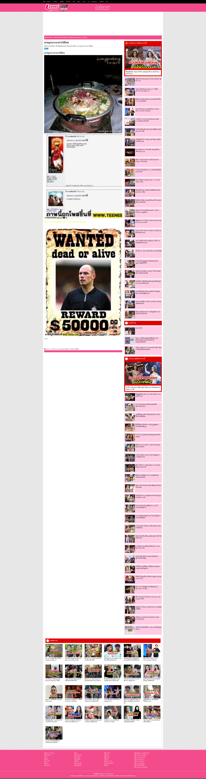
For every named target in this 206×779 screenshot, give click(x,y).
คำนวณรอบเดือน (140, 763)
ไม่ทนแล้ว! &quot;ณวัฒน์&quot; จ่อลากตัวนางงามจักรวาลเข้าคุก (147, 110)
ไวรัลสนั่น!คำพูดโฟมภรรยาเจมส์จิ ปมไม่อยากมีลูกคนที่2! (93, 720)
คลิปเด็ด (62, 1)
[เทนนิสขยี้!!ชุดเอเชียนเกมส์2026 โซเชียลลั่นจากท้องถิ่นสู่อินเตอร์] (130, 294)
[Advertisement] (103, 23)
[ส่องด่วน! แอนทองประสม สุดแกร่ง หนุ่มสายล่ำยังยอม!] (130, 620)
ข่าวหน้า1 (55, 1)
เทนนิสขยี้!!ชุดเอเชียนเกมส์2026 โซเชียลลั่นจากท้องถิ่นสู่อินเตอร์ (148, 292)
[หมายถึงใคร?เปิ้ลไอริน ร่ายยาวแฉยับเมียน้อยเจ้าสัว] (132, 712)
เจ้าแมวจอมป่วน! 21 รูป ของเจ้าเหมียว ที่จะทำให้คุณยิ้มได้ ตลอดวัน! (148, 348)
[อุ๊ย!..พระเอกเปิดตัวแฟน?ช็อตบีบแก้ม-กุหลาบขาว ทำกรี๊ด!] (130, 589)
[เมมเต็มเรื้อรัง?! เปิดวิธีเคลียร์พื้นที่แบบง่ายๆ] (152, 691)
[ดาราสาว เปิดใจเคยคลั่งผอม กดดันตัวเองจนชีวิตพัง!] (54, 733)
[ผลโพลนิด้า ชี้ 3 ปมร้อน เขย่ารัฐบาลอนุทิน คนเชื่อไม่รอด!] (130, 142)
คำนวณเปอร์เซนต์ (140, 757)
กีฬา (74, 1)
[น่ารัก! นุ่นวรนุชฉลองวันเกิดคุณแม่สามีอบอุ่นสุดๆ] (130, 437)
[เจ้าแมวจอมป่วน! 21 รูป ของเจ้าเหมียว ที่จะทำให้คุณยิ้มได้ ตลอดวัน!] (130, 350)
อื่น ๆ (107, 1)
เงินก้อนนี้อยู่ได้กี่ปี (140, 765)
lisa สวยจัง (139, 328)
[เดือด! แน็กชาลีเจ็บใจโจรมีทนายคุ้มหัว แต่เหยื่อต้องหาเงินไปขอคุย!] (132, 691)
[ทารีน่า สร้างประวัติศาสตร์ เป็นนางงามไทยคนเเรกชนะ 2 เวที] (143, 373)
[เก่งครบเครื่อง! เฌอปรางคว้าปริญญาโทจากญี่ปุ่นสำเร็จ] (130, 458)
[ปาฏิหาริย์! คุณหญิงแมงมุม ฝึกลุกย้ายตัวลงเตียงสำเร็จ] (73, 671)
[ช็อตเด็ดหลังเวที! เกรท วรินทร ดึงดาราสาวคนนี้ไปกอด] (130, 397)
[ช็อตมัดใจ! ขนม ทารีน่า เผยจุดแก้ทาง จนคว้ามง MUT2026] (143, 57)
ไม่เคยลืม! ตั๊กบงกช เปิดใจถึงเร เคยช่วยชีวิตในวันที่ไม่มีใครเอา (132, 659)
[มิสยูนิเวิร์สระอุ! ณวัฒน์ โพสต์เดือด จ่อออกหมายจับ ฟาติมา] (130, 193)
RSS (128, 776)
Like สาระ (68, 1)
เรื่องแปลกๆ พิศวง (72, 46)
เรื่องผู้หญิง (78, 765)
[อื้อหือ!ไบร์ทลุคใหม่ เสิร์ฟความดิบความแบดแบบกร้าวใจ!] (130, 579)
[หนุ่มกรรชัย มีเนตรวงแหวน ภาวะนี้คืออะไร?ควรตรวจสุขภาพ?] (130, 92)
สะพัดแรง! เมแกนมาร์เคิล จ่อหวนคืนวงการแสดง (111, 720)
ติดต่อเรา (133, 776)
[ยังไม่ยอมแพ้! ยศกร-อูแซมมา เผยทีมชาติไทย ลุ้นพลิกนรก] (112, 650)
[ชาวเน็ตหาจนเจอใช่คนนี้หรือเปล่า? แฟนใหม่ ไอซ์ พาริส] (130, 549)
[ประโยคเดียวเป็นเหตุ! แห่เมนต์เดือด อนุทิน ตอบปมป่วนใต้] (130, 132)
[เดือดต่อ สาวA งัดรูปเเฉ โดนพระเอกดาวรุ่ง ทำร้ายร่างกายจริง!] (130, 223)
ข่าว (47, 757)
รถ (88, 1)
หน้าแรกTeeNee (50, 46)
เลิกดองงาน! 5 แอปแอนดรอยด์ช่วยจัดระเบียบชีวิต (93, 659)
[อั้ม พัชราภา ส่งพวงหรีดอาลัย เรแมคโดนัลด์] (130, 254)
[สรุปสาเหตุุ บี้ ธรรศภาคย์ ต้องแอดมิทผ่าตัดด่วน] (152, 712)
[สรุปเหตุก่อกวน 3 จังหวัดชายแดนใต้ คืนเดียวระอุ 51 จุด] (130, 152)
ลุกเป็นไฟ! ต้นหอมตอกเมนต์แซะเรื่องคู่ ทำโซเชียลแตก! (151, 679)
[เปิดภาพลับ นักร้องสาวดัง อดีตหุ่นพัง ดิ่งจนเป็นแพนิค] (130, 488)
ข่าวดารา (49, 1)
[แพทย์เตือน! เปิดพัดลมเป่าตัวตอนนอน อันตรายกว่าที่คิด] (54, 671)
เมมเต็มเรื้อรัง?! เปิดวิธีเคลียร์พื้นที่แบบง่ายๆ (150, 700)
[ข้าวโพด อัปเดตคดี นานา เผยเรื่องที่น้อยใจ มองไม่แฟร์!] (130, 172)
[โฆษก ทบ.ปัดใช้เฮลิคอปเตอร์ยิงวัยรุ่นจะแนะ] (54, 691)
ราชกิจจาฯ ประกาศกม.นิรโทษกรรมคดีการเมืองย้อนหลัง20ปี (147, 120)
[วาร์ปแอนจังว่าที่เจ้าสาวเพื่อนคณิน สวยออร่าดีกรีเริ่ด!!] (130, 529)
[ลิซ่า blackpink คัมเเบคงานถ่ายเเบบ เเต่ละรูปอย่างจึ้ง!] (130, 600)
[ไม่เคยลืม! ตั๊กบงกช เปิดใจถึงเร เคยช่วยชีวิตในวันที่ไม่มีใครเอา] (132, 650)
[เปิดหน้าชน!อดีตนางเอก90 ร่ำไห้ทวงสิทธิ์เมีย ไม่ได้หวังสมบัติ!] (130, 274)
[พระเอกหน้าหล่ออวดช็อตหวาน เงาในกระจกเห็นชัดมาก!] (130, 508)
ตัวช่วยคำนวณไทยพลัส (141, 767)
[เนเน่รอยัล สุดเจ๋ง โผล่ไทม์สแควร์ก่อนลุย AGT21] (112, 691)
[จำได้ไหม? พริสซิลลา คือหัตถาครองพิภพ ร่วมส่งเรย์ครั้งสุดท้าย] (130, 569)
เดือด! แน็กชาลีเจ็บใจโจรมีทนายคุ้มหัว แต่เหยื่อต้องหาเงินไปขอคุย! (132, 701)
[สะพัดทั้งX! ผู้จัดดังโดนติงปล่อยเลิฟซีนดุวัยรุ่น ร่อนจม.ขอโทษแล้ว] (130, 284)
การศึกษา (101, 1)
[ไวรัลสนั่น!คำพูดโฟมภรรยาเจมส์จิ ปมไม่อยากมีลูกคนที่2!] (93, 712)
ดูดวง (107, 765)
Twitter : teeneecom (121, 776)
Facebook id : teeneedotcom (106, 776)
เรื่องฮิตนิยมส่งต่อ (61, 46)
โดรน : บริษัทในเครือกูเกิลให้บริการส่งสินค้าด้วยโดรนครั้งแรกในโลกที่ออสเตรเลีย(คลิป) (147, 340)
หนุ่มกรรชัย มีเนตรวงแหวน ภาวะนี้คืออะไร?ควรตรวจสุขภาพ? (147, 90)
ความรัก (108, 753)
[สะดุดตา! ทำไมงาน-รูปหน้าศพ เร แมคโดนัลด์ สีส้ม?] (130, 610)
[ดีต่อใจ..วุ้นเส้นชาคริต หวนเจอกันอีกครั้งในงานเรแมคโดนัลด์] (130, 102)
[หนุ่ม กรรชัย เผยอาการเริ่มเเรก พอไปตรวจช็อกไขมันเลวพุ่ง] (130, 233)
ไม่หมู (78, 1)
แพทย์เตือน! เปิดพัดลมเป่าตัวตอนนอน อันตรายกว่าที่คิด (53, 679)
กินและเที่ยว (79, 763)
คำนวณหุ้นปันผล (140, 761)
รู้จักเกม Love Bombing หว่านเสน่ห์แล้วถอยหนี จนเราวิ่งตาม (93, 679)
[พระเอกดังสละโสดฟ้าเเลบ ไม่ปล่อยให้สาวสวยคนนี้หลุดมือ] (130, 518)
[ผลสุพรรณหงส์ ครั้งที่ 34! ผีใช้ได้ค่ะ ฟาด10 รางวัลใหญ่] (73, 691)
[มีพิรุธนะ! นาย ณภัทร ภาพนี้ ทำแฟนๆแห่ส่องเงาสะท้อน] (130, 448)
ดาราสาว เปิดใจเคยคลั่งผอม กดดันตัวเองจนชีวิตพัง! (52, 741)
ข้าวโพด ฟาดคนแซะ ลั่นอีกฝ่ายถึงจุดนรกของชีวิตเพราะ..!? (73, 720)
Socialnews (94, 1)
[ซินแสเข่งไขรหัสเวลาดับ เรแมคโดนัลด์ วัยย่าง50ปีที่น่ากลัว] (112, 671)
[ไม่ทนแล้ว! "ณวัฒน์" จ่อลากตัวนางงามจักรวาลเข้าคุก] (152, 650)
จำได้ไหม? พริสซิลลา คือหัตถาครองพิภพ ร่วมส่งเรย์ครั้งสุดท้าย (148, 567)
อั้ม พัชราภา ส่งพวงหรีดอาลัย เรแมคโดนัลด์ (148, 251)
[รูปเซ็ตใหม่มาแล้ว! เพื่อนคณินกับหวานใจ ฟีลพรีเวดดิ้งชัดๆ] (130, 417)
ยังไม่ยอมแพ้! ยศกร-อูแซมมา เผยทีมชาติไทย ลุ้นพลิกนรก (112, 659)
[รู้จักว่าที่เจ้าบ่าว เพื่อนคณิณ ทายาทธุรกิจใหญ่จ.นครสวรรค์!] (130, 468)
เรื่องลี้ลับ (78, 759)
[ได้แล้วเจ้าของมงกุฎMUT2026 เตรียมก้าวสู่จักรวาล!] (130, 82)
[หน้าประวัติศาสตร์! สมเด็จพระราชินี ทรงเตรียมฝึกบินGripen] (130, 243)
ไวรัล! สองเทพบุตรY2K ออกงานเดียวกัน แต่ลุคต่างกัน (132, 679)
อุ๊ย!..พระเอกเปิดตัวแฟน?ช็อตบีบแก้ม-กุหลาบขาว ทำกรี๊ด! (147, 587)
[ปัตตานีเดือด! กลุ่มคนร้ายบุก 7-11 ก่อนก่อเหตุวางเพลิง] (130, 183)
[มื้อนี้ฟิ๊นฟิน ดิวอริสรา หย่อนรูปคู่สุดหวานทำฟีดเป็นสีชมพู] (130, 427)
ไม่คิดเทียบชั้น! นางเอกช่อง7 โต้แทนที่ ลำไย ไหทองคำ (53, 720)
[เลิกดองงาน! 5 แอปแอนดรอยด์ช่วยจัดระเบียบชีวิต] (93, 650)
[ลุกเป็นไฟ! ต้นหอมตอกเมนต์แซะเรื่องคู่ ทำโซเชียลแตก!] (152, 671)
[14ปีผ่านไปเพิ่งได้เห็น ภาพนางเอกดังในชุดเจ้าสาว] (130, 630)
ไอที (107, 759)
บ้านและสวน (109, 761)
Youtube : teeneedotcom (77, 776)
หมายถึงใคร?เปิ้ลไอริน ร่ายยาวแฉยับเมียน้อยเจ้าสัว (132, 720)
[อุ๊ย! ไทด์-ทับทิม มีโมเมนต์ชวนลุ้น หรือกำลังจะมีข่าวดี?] (130, 539)
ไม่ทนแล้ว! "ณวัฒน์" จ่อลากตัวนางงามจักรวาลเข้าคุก (150, 659)
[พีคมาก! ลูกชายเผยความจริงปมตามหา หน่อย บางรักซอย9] (130, 162)
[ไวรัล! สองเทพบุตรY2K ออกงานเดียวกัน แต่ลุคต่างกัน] (132, 671)
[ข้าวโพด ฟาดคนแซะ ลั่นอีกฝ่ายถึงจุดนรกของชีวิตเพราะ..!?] (73, 712)
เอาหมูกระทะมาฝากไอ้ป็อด (85, 46)
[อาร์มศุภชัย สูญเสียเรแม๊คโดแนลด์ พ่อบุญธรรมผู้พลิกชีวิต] (130, 264)
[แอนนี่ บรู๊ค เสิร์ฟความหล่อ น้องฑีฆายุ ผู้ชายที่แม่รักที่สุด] (130, 559)
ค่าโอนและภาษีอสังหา (141, 755)
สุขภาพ (48, 765)
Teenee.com (109, 773)
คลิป (47, 759)
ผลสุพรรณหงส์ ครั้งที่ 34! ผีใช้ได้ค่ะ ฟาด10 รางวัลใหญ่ (73, 700)
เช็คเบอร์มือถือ (109, 763)
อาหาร (84, 1)
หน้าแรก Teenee (50, 753)
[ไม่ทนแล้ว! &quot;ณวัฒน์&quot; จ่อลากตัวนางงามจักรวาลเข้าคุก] (130, 112)
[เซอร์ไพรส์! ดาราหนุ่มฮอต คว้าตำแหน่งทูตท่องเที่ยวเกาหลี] (130, 498)
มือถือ (77, 761)
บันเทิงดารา (49, 755)
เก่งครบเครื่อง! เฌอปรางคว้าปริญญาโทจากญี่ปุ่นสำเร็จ (92, 700)
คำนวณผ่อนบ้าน (140, 759)
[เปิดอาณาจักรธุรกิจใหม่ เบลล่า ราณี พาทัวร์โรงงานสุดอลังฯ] (130, 213)
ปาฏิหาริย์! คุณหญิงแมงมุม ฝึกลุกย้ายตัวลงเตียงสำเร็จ (73, 679)
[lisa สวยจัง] (130, 331)
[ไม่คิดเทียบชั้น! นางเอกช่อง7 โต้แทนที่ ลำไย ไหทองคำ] (54, 712)
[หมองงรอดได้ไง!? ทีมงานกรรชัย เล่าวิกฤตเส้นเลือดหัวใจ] (130, 304)
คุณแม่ (107, 757)
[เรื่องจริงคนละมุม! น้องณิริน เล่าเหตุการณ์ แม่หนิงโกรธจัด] (73, 650)
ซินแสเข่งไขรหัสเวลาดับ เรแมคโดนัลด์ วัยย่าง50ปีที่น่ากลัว (112, 679)
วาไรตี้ (47, 761)
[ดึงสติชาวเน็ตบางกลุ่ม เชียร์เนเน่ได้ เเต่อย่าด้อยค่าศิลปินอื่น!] (130, 203)
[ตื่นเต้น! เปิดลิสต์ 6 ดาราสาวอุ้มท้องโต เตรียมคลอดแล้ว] (130, 478)
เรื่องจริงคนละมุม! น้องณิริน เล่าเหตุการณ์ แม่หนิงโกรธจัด (73, 659)
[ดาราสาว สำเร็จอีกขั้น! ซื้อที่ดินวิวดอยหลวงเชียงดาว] (54, 650)
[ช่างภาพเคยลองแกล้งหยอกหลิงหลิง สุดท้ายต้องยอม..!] (130, 407)
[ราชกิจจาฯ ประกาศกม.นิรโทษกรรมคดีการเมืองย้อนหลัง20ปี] (130, 122)
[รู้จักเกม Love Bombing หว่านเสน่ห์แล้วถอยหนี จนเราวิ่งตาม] (93, 671)
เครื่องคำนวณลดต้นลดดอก (142, 753)
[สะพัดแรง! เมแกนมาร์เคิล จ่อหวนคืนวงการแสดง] (112, 712)
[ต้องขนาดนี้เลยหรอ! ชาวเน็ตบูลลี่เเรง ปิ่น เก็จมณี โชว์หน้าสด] (130, 314)
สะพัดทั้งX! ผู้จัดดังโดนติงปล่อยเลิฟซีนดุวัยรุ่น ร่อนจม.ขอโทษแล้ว (148, 282)
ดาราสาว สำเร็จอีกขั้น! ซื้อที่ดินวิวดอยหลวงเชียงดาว (53, 659)
